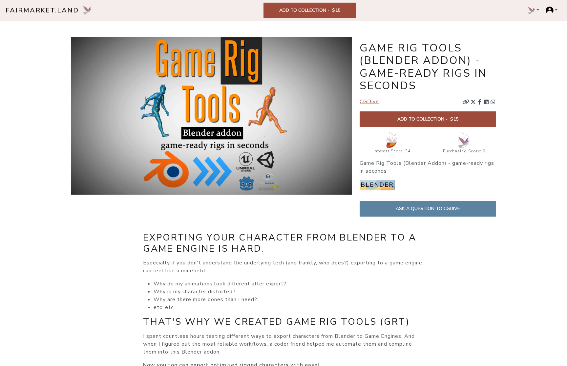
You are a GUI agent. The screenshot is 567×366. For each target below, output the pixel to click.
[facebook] (479, 102)
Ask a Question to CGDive (428, 208)
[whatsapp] (493, 102)
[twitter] (473, 102)
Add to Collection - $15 (309, 10)
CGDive (369, 101)
